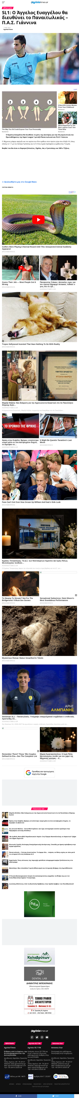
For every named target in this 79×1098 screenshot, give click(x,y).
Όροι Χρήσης (47, 1084)
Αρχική (11, 1084)
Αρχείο (18, 1084)
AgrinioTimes (8, 29)
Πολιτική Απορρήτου (62, 1084)
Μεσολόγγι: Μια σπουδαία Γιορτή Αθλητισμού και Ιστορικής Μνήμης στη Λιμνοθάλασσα (40, 868)
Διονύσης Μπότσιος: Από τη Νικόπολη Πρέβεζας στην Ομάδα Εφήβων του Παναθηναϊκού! (41, 884)
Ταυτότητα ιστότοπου (40, 1086)
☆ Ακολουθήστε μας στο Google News (19, 182)
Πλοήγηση (37, 1084)
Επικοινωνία (27, 1084)
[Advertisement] (39, 165)
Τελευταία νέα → (39, 809)
